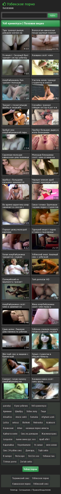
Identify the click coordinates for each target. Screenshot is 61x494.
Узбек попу (32, 411)
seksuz (15, 422)
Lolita (6, 422)
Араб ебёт (44, 439)
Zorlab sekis (26, 461)
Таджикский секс (21, 478)
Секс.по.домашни (29, 433)
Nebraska (38, 422)
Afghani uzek (48, 417)
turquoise (7, 439)
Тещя (43, 411)
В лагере (7, 456)
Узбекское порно (40, 478)
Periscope (20, 456)
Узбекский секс (41, 483)
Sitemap (14, 490)
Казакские (8, 428)
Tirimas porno (10, 461)
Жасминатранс (49, 433)
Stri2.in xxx (33, 456)
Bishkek (26, 422)
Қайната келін (10, 433)
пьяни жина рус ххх (26, 439)
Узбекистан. (49, 456)
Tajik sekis (43, 450)
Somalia (34, 417)
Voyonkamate (24, 444)
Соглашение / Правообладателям (35, 490)
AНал (19, 428)
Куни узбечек (21, 405)
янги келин (51, 444)
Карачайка (8, 444)
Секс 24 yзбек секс (12, 450)
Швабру (19, 411)
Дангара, (30, 450)
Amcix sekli (21, 417)
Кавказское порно (21, 483)
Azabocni (50, 422)
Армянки (7, 411)
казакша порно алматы (37, 428)
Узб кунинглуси (38, 405)
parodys (7, 405)
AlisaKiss (7, 417)
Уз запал (38, 444)
